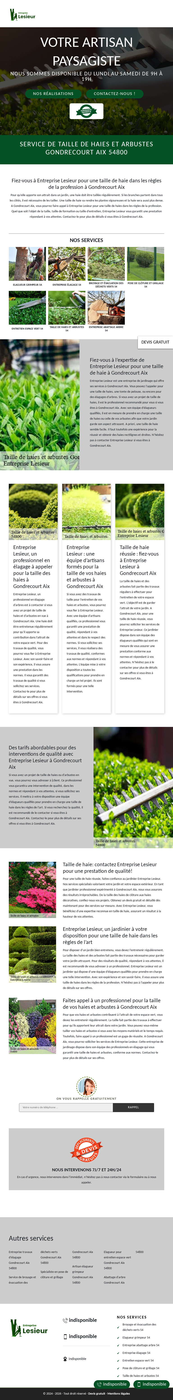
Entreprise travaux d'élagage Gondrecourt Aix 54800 (20, 1260)
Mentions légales (118, 1393)
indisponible (115, 1384)
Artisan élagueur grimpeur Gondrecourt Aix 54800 (82, 1275)
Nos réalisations (53, 94)
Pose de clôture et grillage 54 (141, 1368)
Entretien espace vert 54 (138, 1360)
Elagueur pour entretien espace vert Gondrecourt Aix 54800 (117, 1260)
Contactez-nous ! (115, 94)
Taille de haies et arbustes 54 (141, 1376)
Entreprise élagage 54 (136, 1353)
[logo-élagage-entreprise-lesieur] (22, 14)
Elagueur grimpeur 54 (136, 1337)
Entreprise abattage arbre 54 (141, 1345)
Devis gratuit (155, 342)
